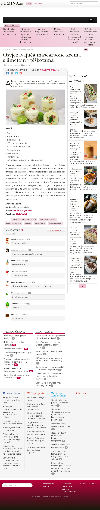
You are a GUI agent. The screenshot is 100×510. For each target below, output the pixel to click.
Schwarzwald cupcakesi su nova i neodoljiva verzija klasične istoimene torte (11, 463)
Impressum (48, 484)
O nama (47, 486)
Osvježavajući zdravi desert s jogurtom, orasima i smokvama (36, 425)
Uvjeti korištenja (69, 491)
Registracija (38, 3)
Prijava (29, 3)
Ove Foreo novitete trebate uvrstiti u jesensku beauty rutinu (48, 345)
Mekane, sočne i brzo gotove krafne (58, 32)
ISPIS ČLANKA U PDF (56, 230)
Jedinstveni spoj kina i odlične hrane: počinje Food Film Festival (49, 376)
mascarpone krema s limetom (24, 219)
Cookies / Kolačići (88, 484)
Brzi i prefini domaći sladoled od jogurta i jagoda (36, 441)
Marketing (66, 484)
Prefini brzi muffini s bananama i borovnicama (36, 407)
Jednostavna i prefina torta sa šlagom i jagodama (36, 450)
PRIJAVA (10, 233)
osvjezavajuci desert (48, 219)
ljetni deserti (40, 223)
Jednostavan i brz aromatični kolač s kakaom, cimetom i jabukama (17, 362)
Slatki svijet (21, 214)
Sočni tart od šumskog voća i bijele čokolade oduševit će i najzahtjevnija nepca (90, 37)
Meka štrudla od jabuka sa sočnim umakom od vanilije (36, 416)
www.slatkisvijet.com (21, 210)
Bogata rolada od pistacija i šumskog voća (9, 32)
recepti (28, 223)
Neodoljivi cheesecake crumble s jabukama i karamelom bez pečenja (12, 412)
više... (83, 286)
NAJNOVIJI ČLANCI (11, 25)
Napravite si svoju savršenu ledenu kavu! (42, 32)
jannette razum (55, 223)
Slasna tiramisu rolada (14, 349)
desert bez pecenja (13, 223)
